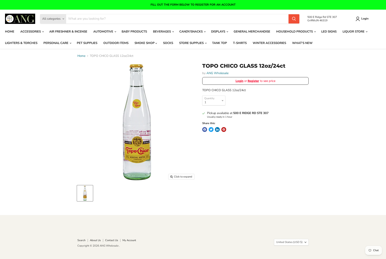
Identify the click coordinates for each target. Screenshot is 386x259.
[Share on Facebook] (204, 129)
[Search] (293, 18)
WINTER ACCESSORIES (269, 43)
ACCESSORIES (31, 32)
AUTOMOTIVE (103, 32)
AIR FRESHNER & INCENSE (68, 32)
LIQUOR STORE (354, 32)
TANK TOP (219, 43)
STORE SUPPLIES (191, 43)
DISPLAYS (218, 32)
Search (81, 240)
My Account (129, 240)
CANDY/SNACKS (191, 32)
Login (365, 19)
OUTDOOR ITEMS (115, 43)
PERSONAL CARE (56, 43)
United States (289, 242)
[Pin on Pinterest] (223, 129)
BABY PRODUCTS (134, 32)
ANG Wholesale (217, 73)
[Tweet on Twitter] (211, 129)
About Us (95, 240)
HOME (9, 32)
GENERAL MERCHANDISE (252, 32)
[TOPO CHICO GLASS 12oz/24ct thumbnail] (85, 193)
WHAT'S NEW (302, 43)
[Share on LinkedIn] (217, 129)
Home (81, 56)
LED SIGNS (329, 32)
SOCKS (168, 43)
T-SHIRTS (240, 43)
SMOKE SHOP (144, 43)
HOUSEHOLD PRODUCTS (295, 32)
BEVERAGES (162, 32)
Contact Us (111, 240)
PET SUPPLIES (87, 43)
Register (253, 81)
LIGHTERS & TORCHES (21, 43)
